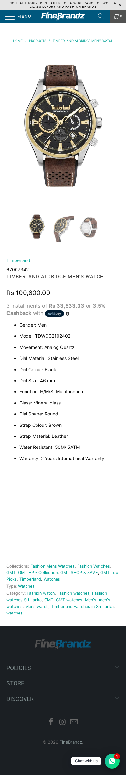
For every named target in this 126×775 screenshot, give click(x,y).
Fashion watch (41, 593)
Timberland (18, 260)
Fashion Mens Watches (52, 566)
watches (14, 613)
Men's (90, 599)
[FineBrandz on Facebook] (51, 722)
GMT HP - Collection (38, 572)
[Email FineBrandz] (74, 722)
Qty (11, 484)
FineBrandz (70, 742)
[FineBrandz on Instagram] (63, 722)
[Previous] (12, 126)
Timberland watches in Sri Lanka (82, 606)
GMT (11, 572)
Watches (52, 579)
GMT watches (69, 599)
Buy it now (63, 532)
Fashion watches (73, 593)
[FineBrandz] (63, 16)
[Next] (113, 126)
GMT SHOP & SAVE (79, 572)
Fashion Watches (93, 566)
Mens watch (36, 606)
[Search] (103, 16)
